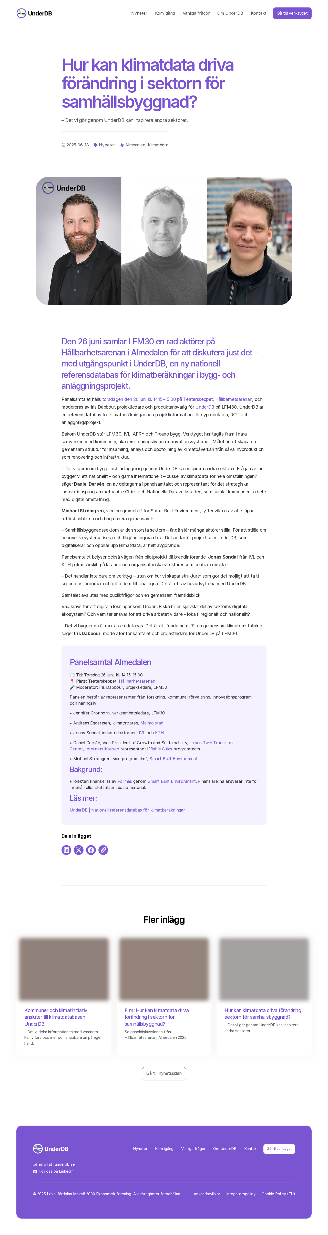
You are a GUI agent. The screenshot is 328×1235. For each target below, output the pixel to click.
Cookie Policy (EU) (278, 1193)
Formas (125, 781)
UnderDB (204, 407)
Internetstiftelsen (102, 748)
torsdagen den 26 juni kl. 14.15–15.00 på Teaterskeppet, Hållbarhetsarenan (177, 399)
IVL (142, 732)
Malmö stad (151, 722)
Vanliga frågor (196, 13)
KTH (159, 732)
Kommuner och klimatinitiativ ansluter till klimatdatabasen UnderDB (55, 1017)
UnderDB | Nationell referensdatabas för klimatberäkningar (127, 810)
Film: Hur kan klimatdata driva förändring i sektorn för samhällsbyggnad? (157, 1017)
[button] (66, 850)
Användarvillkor (207, 1193)
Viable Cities (160, 748)
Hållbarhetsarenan (137, 681)
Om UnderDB (230, 13)
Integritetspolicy (240, 1193)
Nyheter (139, 13)
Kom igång (165, 13)
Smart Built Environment (173, 758)
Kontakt (258, 13)
